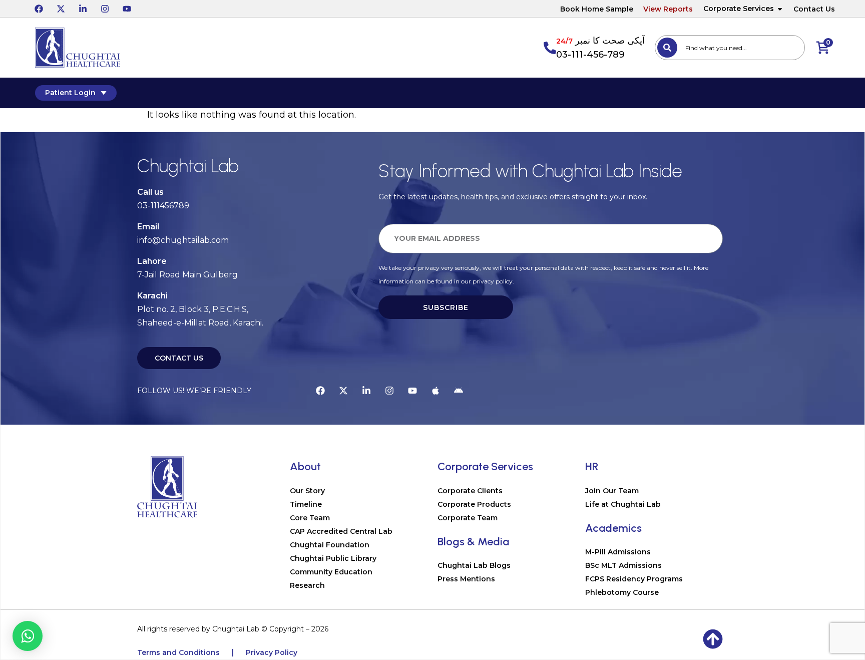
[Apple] (435, 391)
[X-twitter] (60, 8)
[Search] (667, 48)
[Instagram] (104, 8)
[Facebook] (38, 8)
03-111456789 (163, 205)
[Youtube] (126, 8)
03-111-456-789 (590, 54)
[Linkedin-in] (82, 8)
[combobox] (730, 47)
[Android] (459, 391)
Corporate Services (738, 8)
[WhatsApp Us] (28, 636)
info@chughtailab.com (183, 240)
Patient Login (70, 92)
